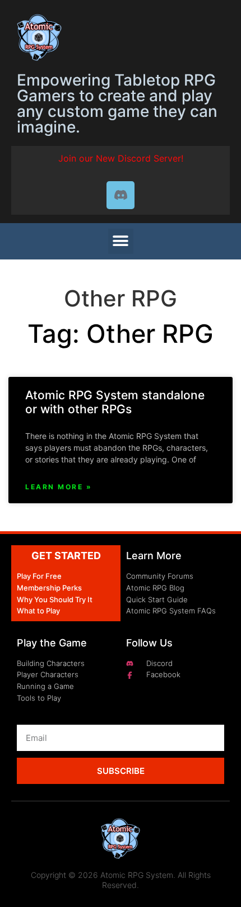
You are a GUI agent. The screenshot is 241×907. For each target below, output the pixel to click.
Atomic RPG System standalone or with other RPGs (115, 402)
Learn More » (58, 487)
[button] (120, 241)
